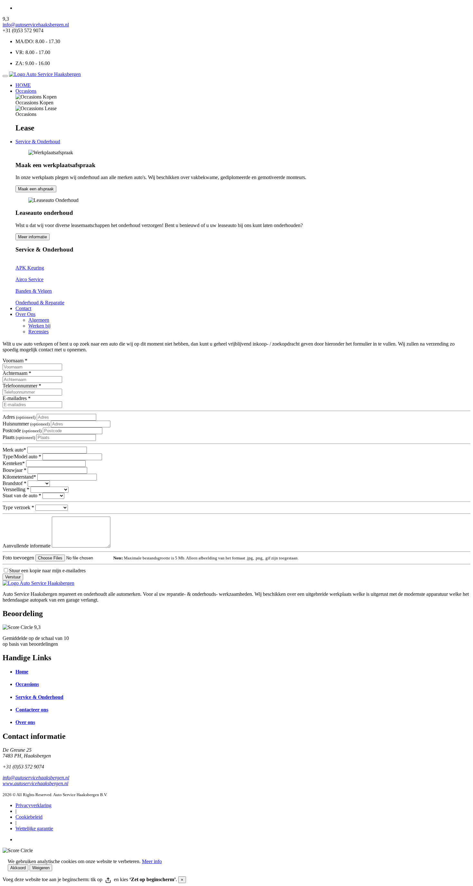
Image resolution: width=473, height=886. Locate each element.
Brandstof (14, 483)
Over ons (25, 722)
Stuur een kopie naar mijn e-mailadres (47, 570)
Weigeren (41, 867)
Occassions (27, 684)
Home (21, 671)
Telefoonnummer (22, 385)
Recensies (38, 331)
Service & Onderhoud (37, 141)
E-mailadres (17, 398)
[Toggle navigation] (5, 76)
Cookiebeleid (28, 817)
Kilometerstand (19, 477)
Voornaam (15, 360)
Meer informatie (32, 236)
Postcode (22, 430)
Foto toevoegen (18, 557)
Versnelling (16, 489)
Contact (23, 308)
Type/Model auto (22, 456)
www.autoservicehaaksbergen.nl (35, 783)
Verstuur (13, 577)
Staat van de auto (22, 495)
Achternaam (17, 373)
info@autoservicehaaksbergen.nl (36, 24)
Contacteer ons (31, 709)
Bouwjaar (14, 470)
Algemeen (38, 320)
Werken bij (39, 326)
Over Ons (25, 314)
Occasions (25, 91)
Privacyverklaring (33, 805)
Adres (19, 417)
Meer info (152, 861)
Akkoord (18, 867)
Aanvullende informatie (27, 545)
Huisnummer (26, 423)
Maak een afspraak (36, 188)
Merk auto (14, 450)
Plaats (19, 437)
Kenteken (14, 463)
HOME (23, 85)
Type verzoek (18, 507)
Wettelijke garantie (34, 828)
